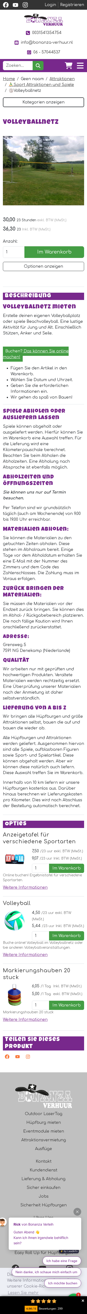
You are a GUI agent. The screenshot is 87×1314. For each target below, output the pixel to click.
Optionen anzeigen (43, 266)
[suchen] (38, 65)
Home (9, 79)
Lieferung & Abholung (43, 1179)
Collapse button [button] (83, 1300)
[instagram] (25, 5)
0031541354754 (46, 33)
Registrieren (72, 5)
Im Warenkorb (54, 252)
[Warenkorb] (68, 65)
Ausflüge (43, 1149)
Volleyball (17, 903)
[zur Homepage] (43, 19)
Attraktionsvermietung (43, 1140)
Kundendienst (43, 1170)
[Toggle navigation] (80, 65)
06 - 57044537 (46, 52)
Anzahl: (10, 241)
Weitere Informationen (25, 887)
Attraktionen (62, 79)
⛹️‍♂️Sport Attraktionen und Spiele (41, 85)
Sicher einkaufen (43, 1188)
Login (50, 5)
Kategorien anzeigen (43, 102)
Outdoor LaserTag (43, 1114)
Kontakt (43, 1161)
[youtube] (15, 5)
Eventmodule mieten (43, 1131)
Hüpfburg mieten (43, 1122)
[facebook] (6, 5)
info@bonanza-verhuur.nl (47, 42)
